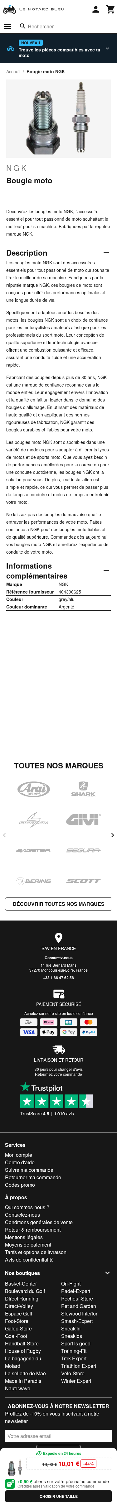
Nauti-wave (17, 1388)
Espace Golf (18, 1313)
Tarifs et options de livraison (35, 1252)
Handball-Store (22, 1343)
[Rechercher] (23, 26)
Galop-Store (18, 1328)
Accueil (13, 71)
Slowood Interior (79, 1313)
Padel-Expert (75, 1291)
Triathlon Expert (78, 1365)
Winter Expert (76, 1380)
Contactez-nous (59, 957)
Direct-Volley (19, 1306)
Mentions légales (24, 1237)
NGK (17, 168)
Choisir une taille (59, 1496)
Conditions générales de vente (39, 1222)
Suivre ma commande (29, 1169)
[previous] (4, 835)
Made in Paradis (23, 1380)
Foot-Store (16, 1321)
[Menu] (7, 26)
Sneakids (71, 1335)
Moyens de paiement (28, 1244)
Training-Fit (73, 1350)
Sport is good (75, 1343)
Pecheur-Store (77, 1298)
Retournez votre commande (58, 1074)
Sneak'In (70, 1328)
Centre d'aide (20, 1162)
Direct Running (21, 1298)
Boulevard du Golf (25, 1291)
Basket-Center (21, 1283)
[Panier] (111, 9)
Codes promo (20, 1184)
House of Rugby (23, 1350)
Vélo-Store (73, 1373)
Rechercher (41, 26)
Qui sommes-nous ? (27, 1207)
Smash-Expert (77, 1321)
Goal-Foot (16, 1335)
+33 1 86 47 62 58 (58, 977)
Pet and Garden (78, 1306)
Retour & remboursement (33, 1229)
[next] (112, 835)
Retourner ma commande (33, 1177)
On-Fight (70, 1283)
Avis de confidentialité (29, 1259)
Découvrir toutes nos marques (59, 903)
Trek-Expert (73, 1358)
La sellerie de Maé (25, 1373)
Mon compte (18, 1154)
